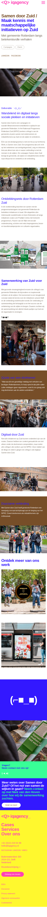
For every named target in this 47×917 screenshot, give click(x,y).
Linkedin (5, 56)
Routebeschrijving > (10, 867)
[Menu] (42, 2)
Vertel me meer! (11, 805)
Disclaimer (5, 889)
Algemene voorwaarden (10, 898)
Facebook (16, 56)
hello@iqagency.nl (10, 846)
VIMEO (24, 850)
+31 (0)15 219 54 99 (11, 843)
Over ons (10, 833)
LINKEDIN (17, 850)
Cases (7, 824)
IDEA (3, 884)
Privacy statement (8, 893)
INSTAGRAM (6, 850)
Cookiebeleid (6, 903)
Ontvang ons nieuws (12, 874)
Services (10, 829)
